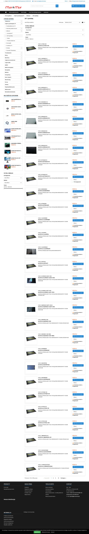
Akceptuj (37, 532)
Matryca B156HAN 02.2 (44, 118)
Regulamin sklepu (14, 12)
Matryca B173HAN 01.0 (44, 161)
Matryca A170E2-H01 (43, 45)
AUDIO (6, 65)
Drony (6, 82)
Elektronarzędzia (9, 67)
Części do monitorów (10, 60)
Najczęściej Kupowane (11, 95)
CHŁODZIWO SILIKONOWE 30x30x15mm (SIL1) (16, 106)
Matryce (8, 31)
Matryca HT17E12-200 (44, 423)
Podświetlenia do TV (11, 26)
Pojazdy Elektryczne (10, 87)
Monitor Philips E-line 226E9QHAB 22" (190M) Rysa (16, 150)
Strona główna (9, 19)
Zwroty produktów (50, 489)
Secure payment (28, 491)
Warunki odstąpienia (8, 523)
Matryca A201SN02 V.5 (44, 74)
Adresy (47, 494)
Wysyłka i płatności (8, 525)
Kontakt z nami (28, 492)
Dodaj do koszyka (78, 46)
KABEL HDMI (14, 121)
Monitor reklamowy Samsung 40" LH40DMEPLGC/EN (16, 128)
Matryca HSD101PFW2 (44, 364)
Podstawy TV (9, 45)
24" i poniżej (10, 35)
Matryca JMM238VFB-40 (44, 437)
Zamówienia (48, 491)
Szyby (8, 38)
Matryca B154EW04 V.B (44, 103)
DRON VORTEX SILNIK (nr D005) (16, 114)
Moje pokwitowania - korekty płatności (54, 492)
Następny (64, 478)
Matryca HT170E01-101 (44, 393)
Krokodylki (8, 43)
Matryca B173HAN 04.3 (44, 176)
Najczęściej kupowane (9, 489)
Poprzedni (46, 478)
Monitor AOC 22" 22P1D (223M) (16, 158)
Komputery (7, 74)
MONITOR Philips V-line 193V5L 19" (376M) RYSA (16, 165)
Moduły (8, 48)
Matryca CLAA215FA (43, 234)
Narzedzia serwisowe (10, 92)
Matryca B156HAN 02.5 (44, 132)
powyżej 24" (10, 33)
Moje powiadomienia (50, 496)
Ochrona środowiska (8, 517)
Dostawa (23, 12)
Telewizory (7, 21)
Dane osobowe (49, 487)
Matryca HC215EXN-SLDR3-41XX (46, 277)
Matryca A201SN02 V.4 (44, 60)
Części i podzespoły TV (10, 23)
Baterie (6, 72)
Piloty (6, 55)
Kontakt (46, 12)
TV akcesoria (8, 53)
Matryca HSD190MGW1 (44, 379)
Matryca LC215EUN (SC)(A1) (45, 466)
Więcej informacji (46, 532)
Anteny (6, 84)
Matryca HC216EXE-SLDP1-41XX (46, 292)
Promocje (6, 487)
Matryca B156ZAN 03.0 (44, 147)
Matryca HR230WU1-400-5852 (46, 335)
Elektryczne (7, 89)
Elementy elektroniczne (11, 28)
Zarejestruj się (82, 1)
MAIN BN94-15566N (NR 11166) (16, 143)
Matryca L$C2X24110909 (44, 452)
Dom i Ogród (8, 77)
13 (58, 478)
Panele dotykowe (11, 40)
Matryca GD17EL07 (43, 263)
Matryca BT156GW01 (43, 205)
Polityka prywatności (35, 12)
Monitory (7, 57)
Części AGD (7, 62)
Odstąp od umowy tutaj (29, 512)
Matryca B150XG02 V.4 (44, 89)
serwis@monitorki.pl (41, 1)
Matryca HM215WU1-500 (44, 321)
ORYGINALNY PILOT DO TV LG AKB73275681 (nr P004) (16, 136)
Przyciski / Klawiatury (11, 50)
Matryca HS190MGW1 (43, 350)
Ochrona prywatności (9, 521)
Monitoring (7, 79)
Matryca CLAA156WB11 (44, 219)
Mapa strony (27, 494)
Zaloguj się (74, 1)
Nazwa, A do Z (72, 22)
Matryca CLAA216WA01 (44, 248)
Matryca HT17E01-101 (43, 408)
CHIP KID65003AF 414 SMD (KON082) (16, 99)
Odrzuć (52, 532)
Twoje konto (50, 484)
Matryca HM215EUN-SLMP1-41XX (46, 306)
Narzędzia (7, 70)
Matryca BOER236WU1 (44, 190)
